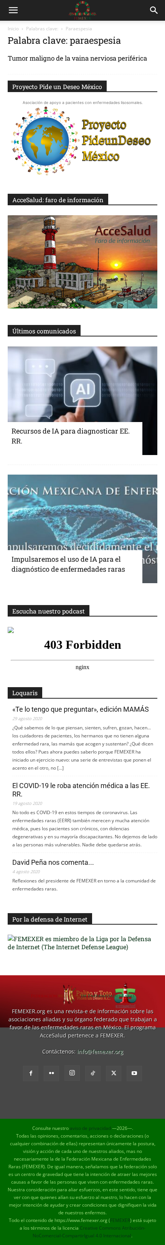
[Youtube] (134, 1073)
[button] (13, 10)
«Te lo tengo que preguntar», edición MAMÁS (80, 709)
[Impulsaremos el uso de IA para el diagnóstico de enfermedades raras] (82, 529)
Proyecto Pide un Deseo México (57, 86)
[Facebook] (30, 1073)
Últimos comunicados (44, 331)
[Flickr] (51, 1073)
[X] (113, 1073)
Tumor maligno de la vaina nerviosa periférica (77, 58)
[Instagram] (72, 1073)
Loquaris (25, 693)
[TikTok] (93, 1073)
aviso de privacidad (90, 1128)
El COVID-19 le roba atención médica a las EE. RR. (81, 790)
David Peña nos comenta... (53, 862)
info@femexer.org (100, 1051)
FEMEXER (120, 1220)
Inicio (13, 28)
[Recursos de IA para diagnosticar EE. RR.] (82, 400)
